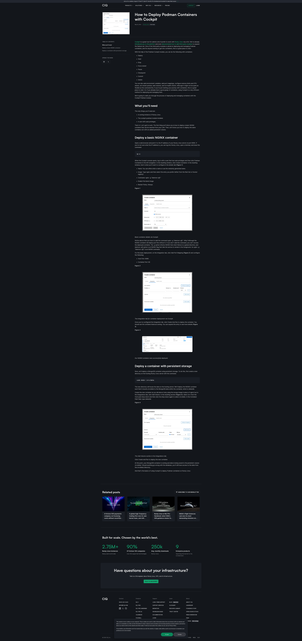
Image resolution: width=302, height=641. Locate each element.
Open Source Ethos (192, 611)
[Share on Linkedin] (104, 62)
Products (128, 5)
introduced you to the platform (145, 44)
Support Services (158, 605)
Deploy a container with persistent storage (114, 50)
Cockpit (137, 42)
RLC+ (137, 602)
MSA (194, 637)
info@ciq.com (123, 605)
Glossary (172, 605)
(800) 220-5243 (123, 602)
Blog (173, 602)
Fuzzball (138, 618)
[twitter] (123, 609)
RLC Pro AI (139, 611)
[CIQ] (105, 5)
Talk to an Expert (151, 581)
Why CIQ (148, 5)
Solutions (138, 5)
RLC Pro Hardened (141, 608)
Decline (180, 634)
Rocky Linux (146, 24)
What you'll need (107, 45)
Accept (167, 634)
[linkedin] (120, 609)
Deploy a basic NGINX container (111, 47)
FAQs (187, 618)
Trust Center (173, 611)
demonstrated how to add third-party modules (177, 44)
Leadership (189, 605)
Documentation (158, 614)
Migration (156, 608)
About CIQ (189, 602)
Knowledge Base (158, 611)
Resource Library (174, 608)
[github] (126, 609)
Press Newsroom (191, 614)
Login (154, 618)
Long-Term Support (159, 602)
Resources (158, 5)
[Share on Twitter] (108, 62)
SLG (198, 637)
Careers (192, 621)
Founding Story (191, 608)
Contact (191, 5)
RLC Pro (138, 605)
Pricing (167, 5)
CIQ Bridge (139, 614)
